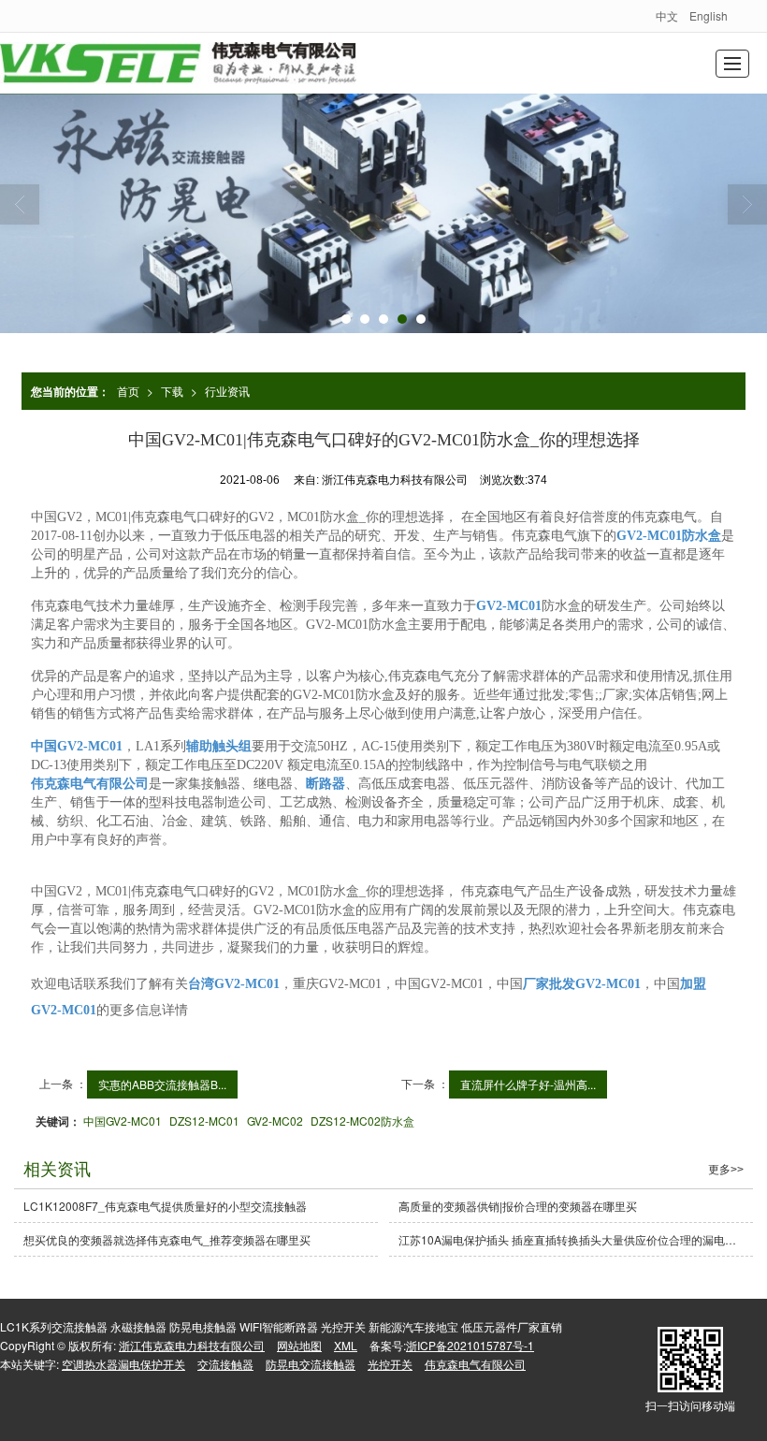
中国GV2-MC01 (122, 1120)
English (708, 15)
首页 (128, 391)
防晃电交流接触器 (310, 1364)
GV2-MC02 (275, 1120)
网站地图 (299, 1345)
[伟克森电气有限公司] (178, 63)
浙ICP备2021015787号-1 (470, 1345)
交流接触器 (225, 1364)
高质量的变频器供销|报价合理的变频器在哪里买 (517, 1206)
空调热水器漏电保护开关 (123, 1364)
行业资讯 (227, 391)
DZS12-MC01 (204, 1120)
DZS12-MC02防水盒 (362, 1120)
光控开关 (390, 1364)
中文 (667, 15)
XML (345, 1345)
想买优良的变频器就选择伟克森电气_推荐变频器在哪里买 (167, 1239)
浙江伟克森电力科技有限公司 (192, 1345)
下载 (172, 391)
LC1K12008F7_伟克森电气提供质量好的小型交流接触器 (165, 1206)
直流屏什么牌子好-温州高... (528, 1084)
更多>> (726, 1169)
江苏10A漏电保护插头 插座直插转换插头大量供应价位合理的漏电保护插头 (575, 1239)
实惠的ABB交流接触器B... (162, 1084)
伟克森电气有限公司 (475, 1364)
